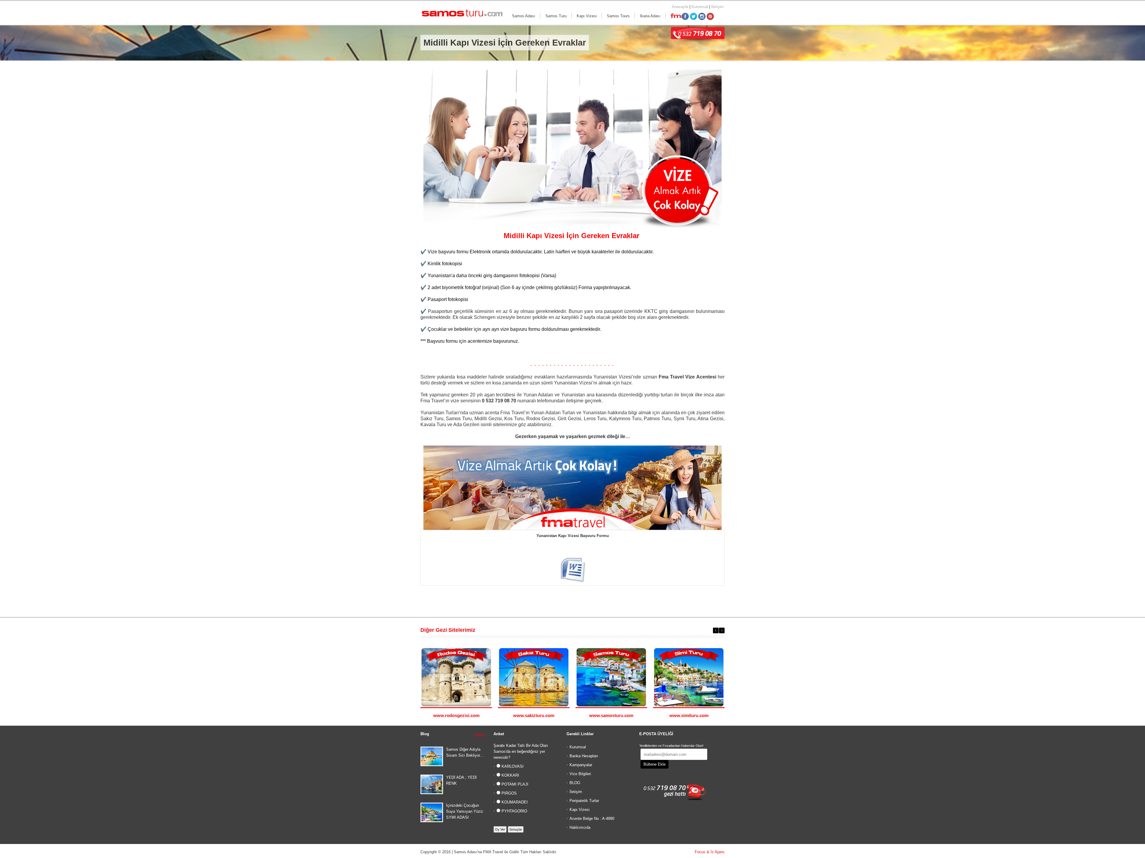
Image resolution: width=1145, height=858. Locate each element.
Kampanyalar (581, 765)
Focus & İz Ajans (710, 852)
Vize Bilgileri (580, 774)
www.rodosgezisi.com (456, 715)
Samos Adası (523, 16)
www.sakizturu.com (533, 715)
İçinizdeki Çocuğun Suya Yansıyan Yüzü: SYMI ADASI (465, 811)
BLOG (575, 783)
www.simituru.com (688, 715)
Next (722, 630)
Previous (716, 630)
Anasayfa (680, 6)
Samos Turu (556, 16)
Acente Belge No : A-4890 (592, 818)
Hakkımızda (580, 827)
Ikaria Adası (650, 16)
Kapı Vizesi (587, 16)
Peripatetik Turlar (584, 800)
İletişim (717, 6)
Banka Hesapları (584, 756)
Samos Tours (618, 16)
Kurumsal (699, 6)
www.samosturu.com (611, 715)
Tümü (479, 735)
